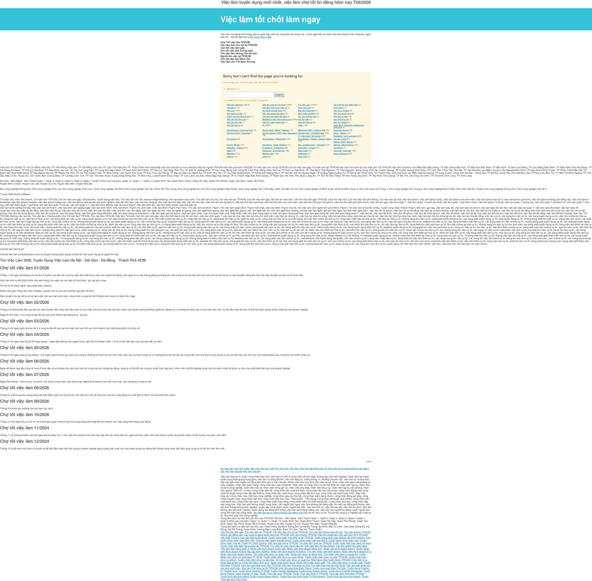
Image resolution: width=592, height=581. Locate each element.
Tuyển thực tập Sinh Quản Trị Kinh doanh (302, 576)
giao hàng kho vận (341, 119)
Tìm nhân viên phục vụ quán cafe (271, 554)
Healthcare (302, 153)
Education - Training (235, 147)
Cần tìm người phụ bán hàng (351, 546)
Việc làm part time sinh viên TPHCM (261, 565)
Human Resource (340, 153)
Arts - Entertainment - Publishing (311, 144)
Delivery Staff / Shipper (343, 141)
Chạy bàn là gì (359, 560)
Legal (264, 156)
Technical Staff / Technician (238, 133)
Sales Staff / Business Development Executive (348, 126)
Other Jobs (302, 156)
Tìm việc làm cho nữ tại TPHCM (290, 532)
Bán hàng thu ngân (235, 113)
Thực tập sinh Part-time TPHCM (346, 573)
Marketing (231, 153)
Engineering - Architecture (273, 147)
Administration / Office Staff (274, 138)
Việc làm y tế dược (341, 110)
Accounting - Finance (307, 147)
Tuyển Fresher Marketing (284, 571)
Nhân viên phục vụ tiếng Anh (306, 554)
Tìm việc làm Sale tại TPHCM (315, 543)
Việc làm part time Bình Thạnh (295, 568)
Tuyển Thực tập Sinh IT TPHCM (310, 573)
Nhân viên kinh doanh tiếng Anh (304, 548)
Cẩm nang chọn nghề (259, 37)
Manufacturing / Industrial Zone (240, 130)
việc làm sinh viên (265, 468)
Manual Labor (268, 153)
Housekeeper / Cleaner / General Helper (314, 138)
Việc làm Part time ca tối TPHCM (259, 568)
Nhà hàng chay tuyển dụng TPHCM (330, 560)
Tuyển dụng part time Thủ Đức (329, 568)
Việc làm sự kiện (340, 116)
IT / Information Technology (309, 135)
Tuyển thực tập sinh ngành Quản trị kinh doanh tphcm (249, 576)
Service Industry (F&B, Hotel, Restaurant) (279, 133)
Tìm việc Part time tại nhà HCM (328, 565)
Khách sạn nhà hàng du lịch (238, 116)
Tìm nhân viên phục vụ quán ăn (340, 554)
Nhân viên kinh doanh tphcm (339, 548)
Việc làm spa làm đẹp (307, 116)
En (263, 125)
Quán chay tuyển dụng (282, 562)
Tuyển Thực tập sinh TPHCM (276, 573)
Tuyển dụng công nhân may (343, 540)
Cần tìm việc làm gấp (231, 532)
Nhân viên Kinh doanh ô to (356, 551)
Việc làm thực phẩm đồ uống (274, 116)
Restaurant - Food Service (273, 150)
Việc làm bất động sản (311, 468)
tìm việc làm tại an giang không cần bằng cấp (278, 512)
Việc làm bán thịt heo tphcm (319, 546)
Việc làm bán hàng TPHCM (283, 543)
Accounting (231, 138)
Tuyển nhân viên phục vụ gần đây (256, 560)
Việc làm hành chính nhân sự (274, 107)
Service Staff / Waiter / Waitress (275, 130)
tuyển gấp (249, 468)
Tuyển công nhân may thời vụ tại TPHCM (290, 537)
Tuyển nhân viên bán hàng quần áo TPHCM (244, 546)
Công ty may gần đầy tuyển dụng (249, 537)
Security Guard (339, 138)
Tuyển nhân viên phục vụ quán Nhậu (283, 557)
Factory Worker (233, 144)
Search (279, 94)
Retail (229, 150)
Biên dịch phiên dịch (306, 110)
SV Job (279, 468)
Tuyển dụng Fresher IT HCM (253, 571)
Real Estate (303, 150)
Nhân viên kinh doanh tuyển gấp (268, 548)
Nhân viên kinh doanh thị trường (288, 551)
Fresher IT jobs (250, 573)
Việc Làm (231, 110)
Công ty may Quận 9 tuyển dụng (273, 540)
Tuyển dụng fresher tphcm (313, 571)
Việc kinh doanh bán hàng (273, 113)
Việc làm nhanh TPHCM (303, 535)
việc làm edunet (233, 471)
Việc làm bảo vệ (233, 125)
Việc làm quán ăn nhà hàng (273, 104)
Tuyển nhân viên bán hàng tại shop (352, 543)
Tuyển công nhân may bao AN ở (309, 540)
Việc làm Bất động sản (236, 119)
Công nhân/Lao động (306, 113)
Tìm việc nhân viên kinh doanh (323, 551)
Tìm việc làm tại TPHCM (258, 532)
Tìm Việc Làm (304, 104)
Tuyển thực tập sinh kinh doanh (343, 576)
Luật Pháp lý (338, 107)
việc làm (238, 468)
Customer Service (341, 130)
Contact (369, 461)
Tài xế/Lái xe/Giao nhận (272, 110)
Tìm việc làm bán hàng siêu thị (286, 546)
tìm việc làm (226, 468)
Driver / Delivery (340, 133)
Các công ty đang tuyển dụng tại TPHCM (266, 535)
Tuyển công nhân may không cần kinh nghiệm (339, 537)
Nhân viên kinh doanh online (236, 554)
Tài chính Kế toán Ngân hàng (345, 104)
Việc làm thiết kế (340, 122)
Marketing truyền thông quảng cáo (276, 119)
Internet (230, 156)
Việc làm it (231, 107)
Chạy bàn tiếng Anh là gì (255, 562)
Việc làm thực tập (234, 122)
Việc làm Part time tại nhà (296, 565)
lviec (286, 468)
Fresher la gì (230, 571)
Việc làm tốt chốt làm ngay (270, 19)
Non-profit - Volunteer (342, 150)
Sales (300, 125)
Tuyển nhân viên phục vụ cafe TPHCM (326, 557)
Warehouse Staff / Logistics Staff (312, 130)
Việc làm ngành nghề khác (273, 122)
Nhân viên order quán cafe (310, 562)
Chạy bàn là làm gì (230, 562)
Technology (338, 147)
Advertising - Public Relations (274, 144)
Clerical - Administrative (343, 144)
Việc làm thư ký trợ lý (342, 113)
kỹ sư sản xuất (304, 107)
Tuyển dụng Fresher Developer (345, 571)
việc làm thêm (304, 119)
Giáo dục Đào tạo (305, 122)
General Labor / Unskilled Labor (311, 133)
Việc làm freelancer (235, 104)
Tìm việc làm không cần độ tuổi (326, 532)
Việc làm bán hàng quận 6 (234, 548)
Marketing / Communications (345, 135)
